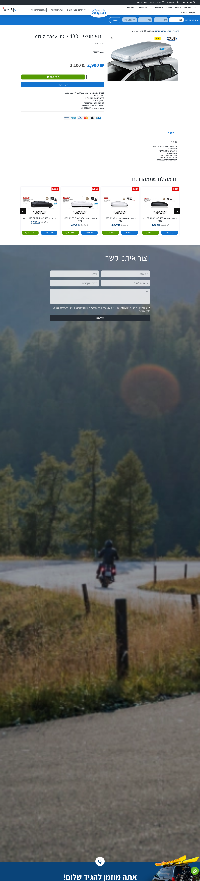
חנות (169, 31)
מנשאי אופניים (72, 10)
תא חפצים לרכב (161, 31)
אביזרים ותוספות (57, 10)
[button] (111, 38)
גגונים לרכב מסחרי (189, 7)
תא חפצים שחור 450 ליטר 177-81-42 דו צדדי (160, 219)
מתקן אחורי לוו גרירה (188, 12)
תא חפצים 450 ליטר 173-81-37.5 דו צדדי (39, 218)
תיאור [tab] (171, 133)
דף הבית (176, 31)
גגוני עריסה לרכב (158, 7)
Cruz (97, 43)
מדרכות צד (131, 7)
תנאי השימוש (130, 307)
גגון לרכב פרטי (173, 7)
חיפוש (115, 20)
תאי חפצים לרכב (142, 7)
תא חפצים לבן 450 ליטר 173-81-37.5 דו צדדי (80, 219)
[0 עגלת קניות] (4, 9)
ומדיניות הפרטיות (118, 307)
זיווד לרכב (82, 10)
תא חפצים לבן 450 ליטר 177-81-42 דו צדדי (120, 219)
